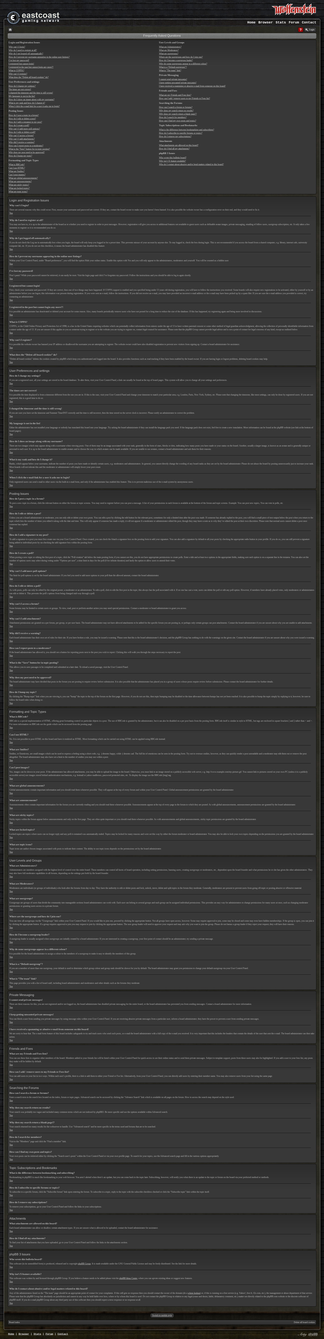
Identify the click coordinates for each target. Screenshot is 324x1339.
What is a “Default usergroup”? (173, 67)
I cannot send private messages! (173, 79)
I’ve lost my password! (19, 60)
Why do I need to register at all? (23, 50)
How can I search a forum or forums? (175, 107)
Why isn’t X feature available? (172, 161)
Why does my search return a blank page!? (178, 114)
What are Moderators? (169, 50)
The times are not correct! (20, 89)
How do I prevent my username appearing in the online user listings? (39, 57)
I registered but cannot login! (21, 63)
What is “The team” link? (170, 70)
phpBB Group (84, 1263)
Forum (294, 22)
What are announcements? (20, 181)
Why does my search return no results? (176, 110)
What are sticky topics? (19, 184)
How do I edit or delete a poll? (22, 132)
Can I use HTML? (17, 168)
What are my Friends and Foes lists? (175, 95)
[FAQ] (300, 29)
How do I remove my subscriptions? (175, 136)
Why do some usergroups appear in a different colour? (183, 63)
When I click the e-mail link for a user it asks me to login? (34, 106)
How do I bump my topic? (20, 155)
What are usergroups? (168, 53)
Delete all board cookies (304, 1322)
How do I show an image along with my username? (31, 99)
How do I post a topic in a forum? (24, 115)
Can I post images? (17, 174)
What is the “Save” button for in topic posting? (29, 149)
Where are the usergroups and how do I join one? (181, 57)
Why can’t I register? (18, 74)
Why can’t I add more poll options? (24, 128)
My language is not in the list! (22, 96)
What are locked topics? (19, 188)
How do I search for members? (173, 117)
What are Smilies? (17, 171)
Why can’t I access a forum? (21, 135)
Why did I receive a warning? (22, 142)
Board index (14, 1322)
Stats (281, 22)
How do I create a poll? (19, 125)
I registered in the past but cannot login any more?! (31, 67)
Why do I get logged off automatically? (26, 53)
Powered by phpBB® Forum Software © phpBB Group (313, 1334)
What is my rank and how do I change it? (27, 103)
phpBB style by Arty (302, 1334)
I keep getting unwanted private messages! (177, 82)
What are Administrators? (170, 47)
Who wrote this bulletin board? (172, 157)
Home (251, 22)
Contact (309, 22)
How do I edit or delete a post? (22, 118)
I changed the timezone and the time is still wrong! (31, 92)
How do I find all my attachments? (174, 148)
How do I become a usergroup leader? (176, 60)
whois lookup (194, 1293)
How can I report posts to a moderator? (26, 145)
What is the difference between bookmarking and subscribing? (186, 129)
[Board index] (10, 29)
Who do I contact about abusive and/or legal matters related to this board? (191, 164)
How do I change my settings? (22, 86)
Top (11, 213)
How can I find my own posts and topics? (177, 120)
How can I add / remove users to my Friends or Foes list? (184, 98)
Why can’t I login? (17, 47)
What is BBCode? (17, 164)
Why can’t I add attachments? (22, 139)
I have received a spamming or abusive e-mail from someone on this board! (192, 86)
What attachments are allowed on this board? (178, 145)
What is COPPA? (16, 70)
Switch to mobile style (162, 1315)
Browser (265, 22)
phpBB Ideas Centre (128, 1278)
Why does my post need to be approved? (27, 152)
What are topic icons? (18, 191)
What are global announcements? (23, 178)
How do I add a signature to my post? (25, 122)
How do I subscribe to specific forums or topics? (180, 133)
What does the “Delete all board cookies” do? (29, 77)
